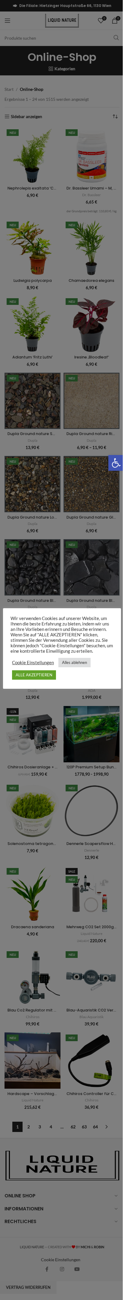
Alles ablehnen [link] (74, 662)
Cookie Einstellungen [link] (33, 662)
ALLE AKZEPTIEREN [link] (34, 674)
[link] (116, 463)
